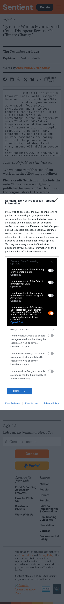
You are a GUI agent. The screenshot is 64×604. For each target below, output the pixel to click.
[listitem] (32, 262)
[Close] (57, 201)
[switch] (51, 270)
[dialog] (32, 302)
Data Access (32, 403)
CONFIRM (19, 391)
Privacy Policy (51, 403)
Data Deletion (12, 403)
